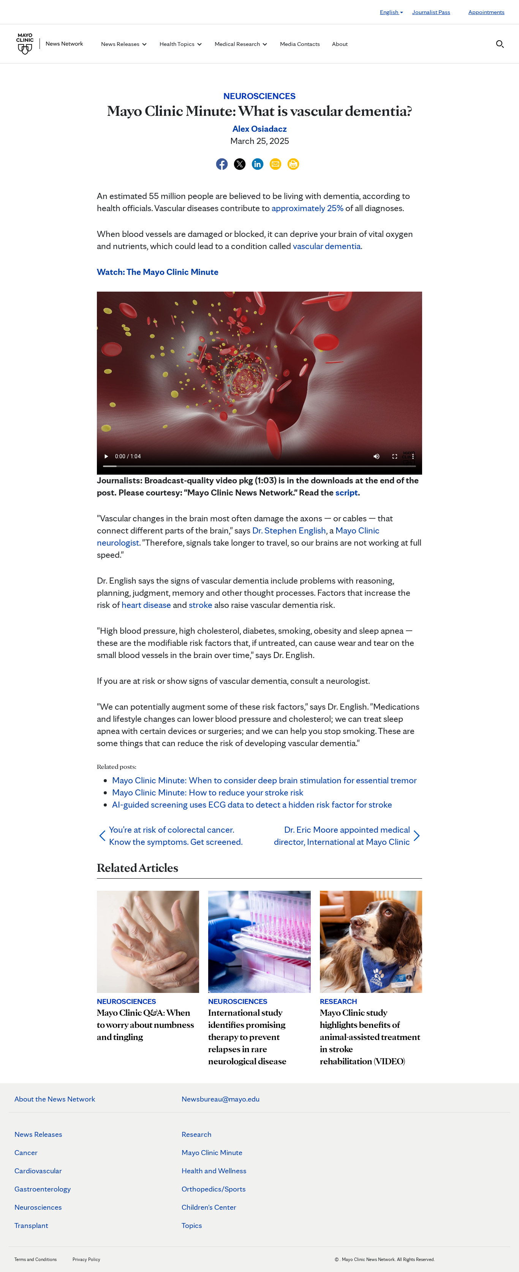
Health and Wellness (214, 1170)
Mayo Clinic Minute (212, 1152)
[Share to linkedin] (259, 162)
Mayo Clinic (357, 530)
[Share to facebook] (223, 162)
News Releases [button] (121, 43)
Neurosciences (38, 1207)
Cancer (26, 1152)
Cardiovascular (38, 1170)
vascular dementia (327, 245)
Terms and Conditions (35, 1259)
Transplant (31, 1225)
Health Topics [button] (178, 43)
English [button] (389, 12)
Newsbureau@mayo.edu (221, 1098)
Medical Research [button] (238, 43)
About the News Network (54, 1098)
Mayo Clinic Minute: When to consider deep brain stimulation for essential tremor (264, 780)
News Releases (38, 1134)
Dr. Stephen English (289, 530)
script (346, 492)
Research (197, 1134)
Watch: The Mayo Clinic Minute (157, 271)
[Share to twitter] (241, 162)
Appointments (486, 12)
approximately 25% (307, 207)
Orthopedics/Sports (214, 1188)
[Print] (293, 162)
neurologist (118, 542)
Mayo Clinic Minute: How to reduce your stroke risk (208, 792)
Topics (192, 1225)
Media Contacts (300, 43)
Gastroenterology (42, 1188)
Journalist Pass (431, 12)
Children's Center (209, 1207)
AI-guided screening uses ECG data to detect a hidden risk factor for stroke (252, 804)
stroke (200, 604)
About (340, 43)
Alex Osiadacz (260, 128)
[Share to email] (276, 162)
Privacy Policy (86, 1259)
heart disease (146, 604)
